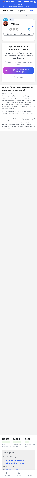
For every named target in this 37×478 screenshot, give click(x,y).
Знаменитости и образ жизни (24, 16)
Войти (31, 11)
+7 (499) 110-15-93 (15, 463)
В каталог (18, 77)
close (35, 2)
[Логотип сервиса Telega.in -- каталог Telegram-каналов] (5, 10)
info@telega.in (13, 470)
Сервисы (21, 11)
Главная (4, 16)
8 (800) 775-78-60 (15, 460)
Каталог (13, 11)
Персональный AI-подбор (20, 70)
